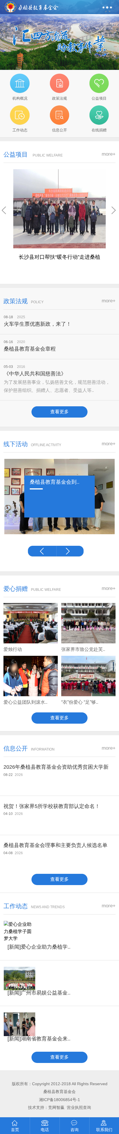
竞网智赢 (57, 1107)
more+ (109, 154)
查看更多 (59, 411)
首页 (15, 1129)
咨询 (74, 1129)
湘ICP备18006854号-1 (59, 1099)
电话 (45, 1129)
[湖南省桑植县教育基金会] (32, 5)
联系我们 (104, 1129)
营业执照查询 (79, 1107)
